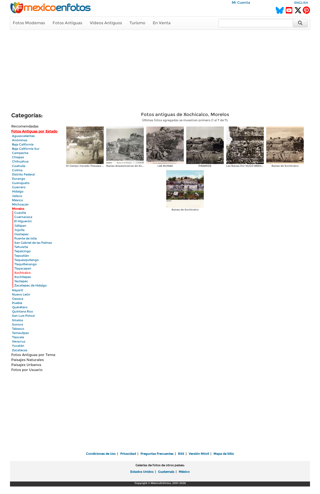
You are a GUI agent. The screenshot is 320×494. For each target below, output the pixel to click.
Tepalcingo (22, 251)
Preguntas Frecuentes (157, 454)
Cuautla (20, 212)
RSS (181, 454)
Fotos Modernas (29, 22)
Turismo (137, 22)
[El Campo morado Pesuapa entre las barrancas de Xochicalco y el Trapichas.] (85, 145)
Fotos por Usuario (26, 370)
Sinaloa (17, 320)
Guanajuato (21, 183)
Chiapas (18, 157)
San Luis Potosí (23, 316)
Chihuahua (20, 161)
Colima (17, 170)
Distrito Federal (23, 174)
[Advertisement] (160, 71)
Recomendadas (24, 126)
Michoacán (20, 204)
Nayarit (17, 290)
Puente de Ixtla (25, 238)
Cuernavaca (23, 217)
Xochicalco (22, 272)
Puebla (17, 303)
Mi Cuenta (241, 2)
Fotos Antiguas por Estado (34, 131)
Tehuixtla (21, 247)
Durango (18, 178)
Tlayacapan (22, 268)
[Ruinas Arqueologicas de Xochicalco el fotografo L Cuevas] (125, 145)
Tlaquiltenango (25, 264)
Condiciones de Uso (101, 454)
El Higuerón (23, 221)
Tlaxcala (18, 337)
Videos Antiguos (106, 22)
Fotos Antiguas (67, 22)
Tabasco (18, 328)
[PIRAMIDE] (205, 145)
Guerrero (19, 187)
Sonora (17, 324)
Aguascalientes (23, 136)
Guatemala (166, 472)
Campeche (20, 153)
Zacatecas (19, 350)
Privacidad (128, 454)
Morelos (18, 208)
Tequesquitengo (26, 260)
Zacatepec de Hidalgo (30, 285)
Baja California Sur (26, 148)
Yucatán (18, 346)
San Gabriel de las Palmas (33, 242)
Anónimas (19, 140)
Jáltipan (20, 226)
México (17, 200)
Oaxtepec (21, 234)
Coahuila (18, 166)
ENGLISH (301, 2)
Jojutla (19, 230)
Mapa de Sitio (224, 454)
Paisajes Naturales (27, 360)
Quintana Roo (22, 311)
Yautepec (21, 281)
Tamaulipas (20, 333)
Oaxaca (17, 298)
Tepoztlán (21, 256)
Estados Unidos (142, 472)
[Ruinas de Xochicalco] (285, 145)
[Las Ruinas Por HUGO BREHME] (245, 145)
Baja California (23, 144)
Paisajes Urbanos (26, 364)
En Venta (161, 22)
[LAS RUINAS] (165, 145)
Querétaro (20, 307)
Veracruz (18, 341)
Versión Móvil (199, 454)
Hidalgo (18, 191)
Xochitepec (22, 277)
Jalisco (17, 196)
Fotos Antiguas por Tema (33, 354)
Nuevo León (21, 294)
